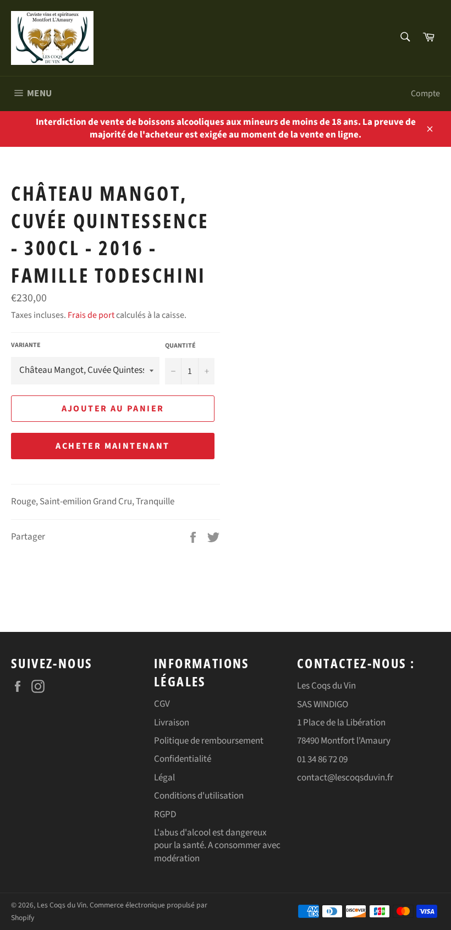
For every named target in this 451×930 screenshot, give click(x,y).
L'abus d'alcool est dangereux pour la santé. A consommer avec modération (217, 845)
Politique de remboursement (208, 740)
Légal (164, 777)
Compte (425, 93)
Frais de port (91, 315)
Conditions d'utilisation (199, 795)
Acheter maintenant (112, 446)
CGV (162, 704)
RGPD (165, 814)
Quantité (180, 346)
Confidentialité (182, 759)
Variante (26, 345)
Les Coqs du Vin (61, 905)
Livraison (171, 722)
